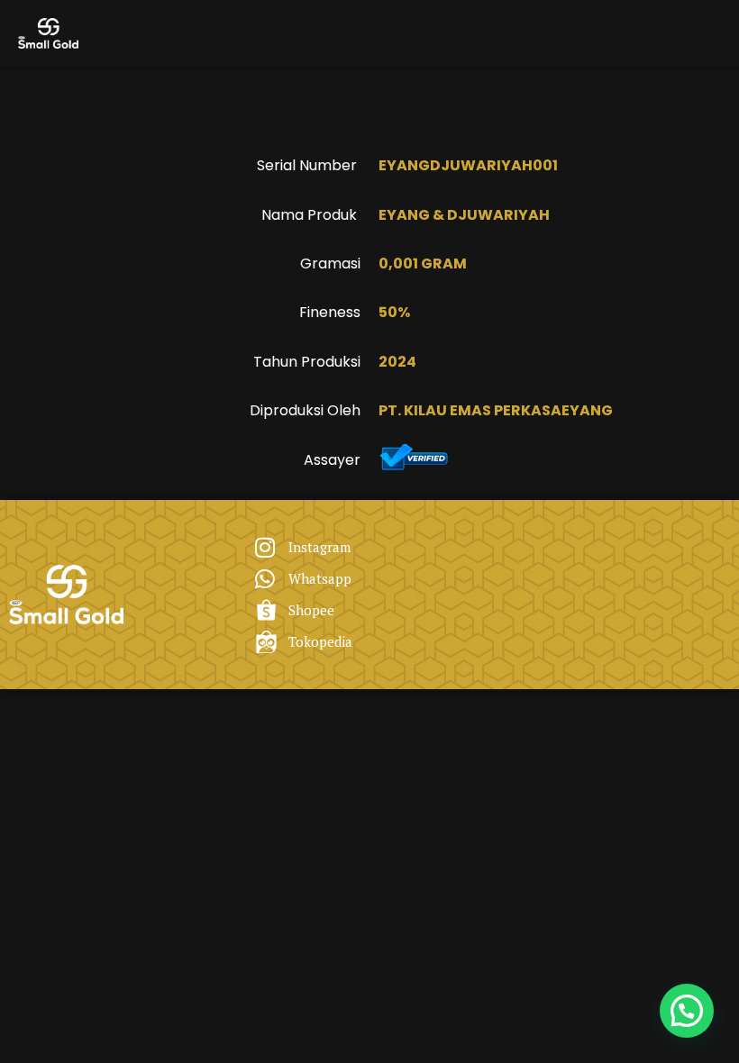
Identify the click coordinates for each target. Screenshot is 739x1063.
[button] (687, 1011)
